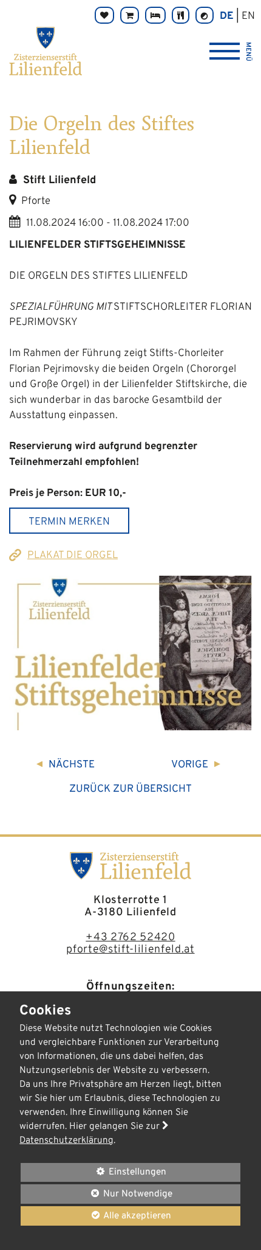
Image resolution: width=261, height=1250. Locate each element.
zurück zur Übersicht (130, 789)
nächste (72, 765)
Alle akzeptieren (96, 1215)
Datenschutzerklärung (66, 1140)
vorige (189, 765)
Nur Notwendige (96, 1195)
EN (248, 16)
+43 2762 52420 (130, 937)
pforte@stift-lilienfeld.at (130, 950)
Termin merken (69, 522)
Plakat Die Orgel (72, 555)
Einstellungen (93, 1173)
